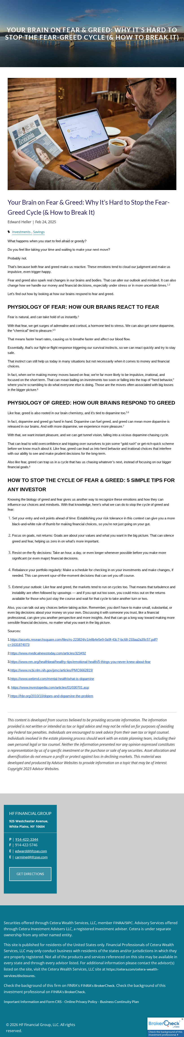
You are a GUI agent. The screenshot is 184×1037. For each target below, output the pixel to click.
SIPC (129, 923)
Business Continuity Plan (119, 1001)
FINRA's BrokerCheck (97, 985)
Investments (21, 232)
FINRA (118, 923)
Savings (39, 232)
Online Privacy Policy (80, 1001)
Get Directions (30, 874)
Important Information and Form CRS (32, 1001)
